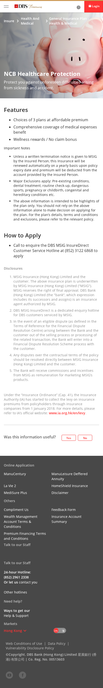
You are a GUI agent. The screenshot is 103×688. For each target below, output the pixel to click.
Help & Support (16, 615)
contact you (28, 582)
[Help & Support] (78, 7)
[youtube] (9, 674)
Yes (68, 438)
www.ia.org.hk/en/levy (67, 413)
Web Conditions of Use (24, 643)
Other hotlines (15, 592)
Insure (9, 21)
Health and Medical (30, 21)
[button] (25, 631)
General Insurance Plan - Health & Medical (69, 21)
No (85, 438)
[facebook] (22, 674)
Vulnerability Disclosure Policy (30, 648)
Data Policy (56, 643)
